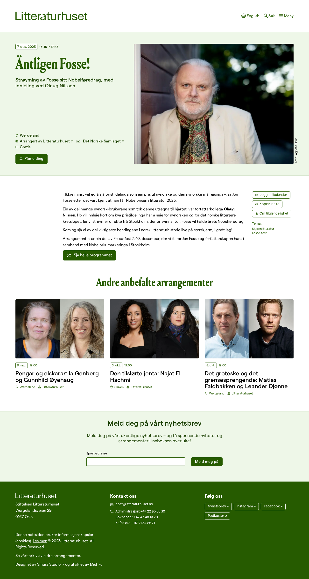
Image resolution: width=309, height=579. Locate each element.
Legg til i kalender (273, 195)
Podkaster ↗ (217, 516)
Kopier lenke (269, 204)
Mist (93, 564)
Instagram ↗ (246, 506)
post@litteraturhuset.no (134, 504)
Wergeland (29, 135)
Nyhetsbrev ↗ (218, 506)
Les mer (40, 541)
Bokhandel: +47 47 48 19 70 (136, 517)
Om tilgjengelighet (274, 213)
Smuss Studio (49, 564)
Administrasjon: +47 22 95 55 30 (140, 511)
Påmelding (33, 158)
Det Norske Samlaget (102, 141)
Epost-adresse (96, 453)
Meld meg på (206, 462)
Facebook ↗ (273, 506)
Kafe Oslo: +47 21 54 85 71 (135, 523)
